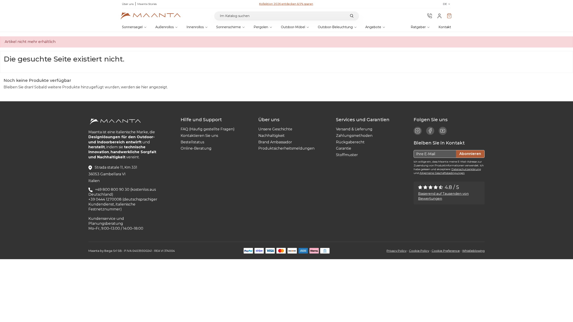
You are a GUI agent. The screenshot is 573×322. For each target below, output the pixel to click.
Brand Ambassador (275, 142)
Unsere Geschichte (275, 129)
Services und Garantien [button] (364, 119)
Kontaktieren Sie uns (199, 135)
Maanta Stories (147, 4)
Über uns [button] (270, 119)
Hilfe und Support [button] (202, 119)
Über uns (128, 4)
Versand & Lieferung (354, 129)
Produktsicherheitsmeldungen (286, 148)
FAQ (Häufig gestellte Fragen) (208, 129)
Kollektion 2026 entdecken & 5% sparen (286, 4)
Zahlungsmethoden (354, 135)
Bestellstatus (192, 142)
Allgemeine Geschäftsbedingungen (442, 173)
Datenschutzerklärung (466, 169)
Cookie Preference (446, 250)
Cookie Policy (419, 250)
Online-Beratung (196, 148)
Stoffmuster (347, 155)
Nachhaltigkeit (271, 135)
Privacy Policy (396, 250)
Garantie (343, 148)
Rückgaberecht (350, 142)
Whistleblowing (473, 250)
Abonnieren (470, 154)
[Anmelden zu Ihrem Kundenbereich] (440, 16)
